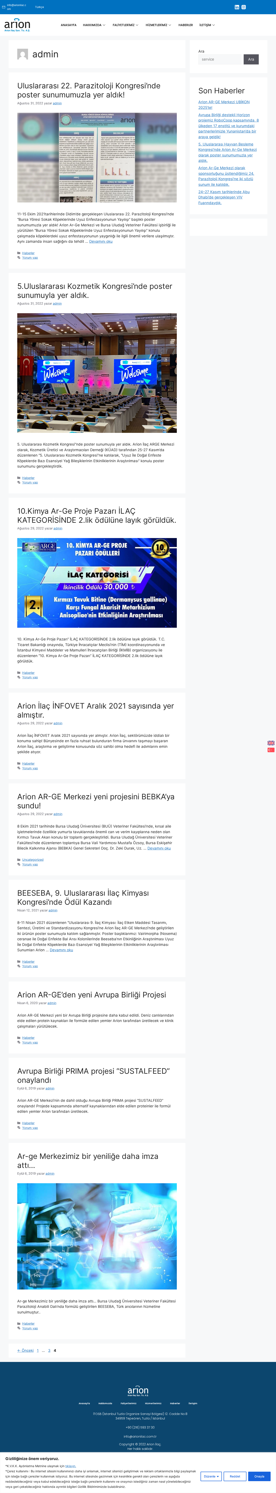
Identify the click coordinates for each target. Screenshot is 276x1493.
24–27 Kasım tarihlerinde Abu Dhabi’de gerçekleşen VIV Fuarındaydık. (224, 197)
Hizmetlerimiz (156, 25)
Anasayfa (69, 25)
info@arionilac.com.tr (140, 1436)
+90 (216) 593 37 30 (140, 1427)
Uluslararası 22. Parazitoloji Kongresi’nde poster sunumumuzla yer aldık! (88, 90)
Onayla (259, 1476)
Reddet (235, 1476)
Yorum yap (30, 257)
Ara (201, 51)
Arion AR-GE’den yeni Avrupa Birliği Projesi (91, 994)
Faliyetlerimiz (124, 25)
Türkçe (39, 7)
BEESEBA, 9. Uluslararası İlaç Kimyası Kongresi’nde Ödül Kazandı (83, 897)
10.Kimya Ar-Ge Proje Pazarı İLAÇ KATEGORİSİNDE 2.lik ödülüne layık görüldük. (96, 515)
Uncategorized (33, 859)
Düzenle (209, 1476)
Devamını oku (101, 241)
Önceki (25, 1350)
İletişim (205, 25)
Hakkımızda (92, 25)
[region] (138, 1472)
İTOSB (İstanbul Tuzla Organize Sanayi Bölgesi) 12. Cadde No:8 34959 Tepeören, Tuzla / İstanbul (140, 1416)
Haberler (186, 25)
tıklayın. (70, 1466)
